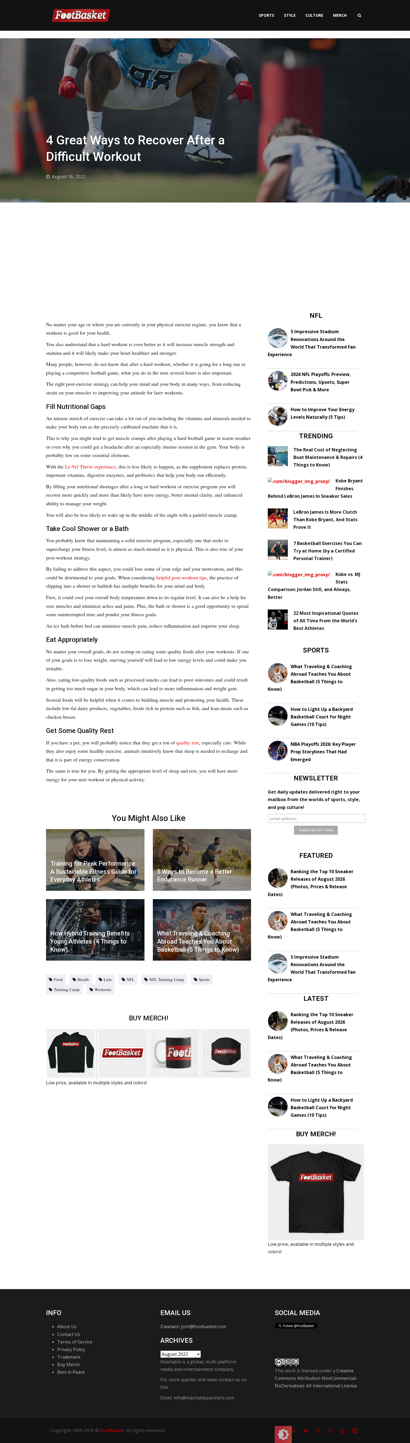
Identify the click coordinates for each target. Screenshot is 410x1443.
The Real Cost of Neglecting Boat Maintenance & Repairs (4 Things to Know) (327, 457)
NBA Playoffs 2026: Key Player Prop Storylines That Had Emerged (323, 751)
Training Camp (67, 989)
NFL (130, 979)
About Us (67, 1326)
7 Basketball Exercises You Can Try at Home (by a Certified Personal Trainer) (327, 550)
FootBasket (112, 1430)
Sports (266, 15)
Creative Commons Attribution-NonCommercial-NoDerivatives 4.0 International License (316, 1378)
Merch (340, 15)
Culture (314, 15)
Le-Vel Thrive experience (90, 466)
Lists (108, 979)
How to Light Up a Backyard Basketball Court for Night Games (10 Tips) (322, 716)
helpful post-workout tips (181, 577)
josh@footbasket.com (203, 1326)
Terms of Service (74, 1342)
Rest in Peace (71, 1372)
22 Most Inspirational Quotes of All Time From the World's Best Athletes (325, 620)
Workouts (103, 989)
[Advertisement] (205, 244)
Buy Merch (68, 1364)
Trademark (69, 1357)
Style (290, 15)
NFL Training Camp (166, 979)
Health (83, 979)
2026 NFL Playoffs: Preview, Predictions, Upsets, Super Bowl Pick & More (321, 381)
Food (58, 979)
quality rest (187, 742)
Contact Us (68, 1334)
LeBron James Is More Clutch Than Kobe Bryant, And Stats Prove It (325, 519)
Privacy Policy (71, 1349)
